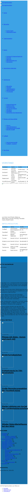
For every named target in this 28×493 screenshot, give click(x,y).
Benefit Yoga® (10, 129)
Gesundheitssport (11, 127)
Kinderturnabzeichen (12, 355)
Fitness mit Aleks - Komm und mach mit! (13, 338)
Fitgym (8, 125)
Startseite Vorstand (7, 446)
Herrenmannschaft (11, 142)
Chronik (8, 58)
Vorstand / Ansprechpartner (14, 56)
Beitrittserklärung (11, 60)
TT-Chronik (9, 91)
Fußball (5, 136)
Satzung (8, 59)
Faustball (9, 111)
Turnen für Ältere (11, 108)
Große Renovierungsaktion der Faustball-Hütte (14, 389)
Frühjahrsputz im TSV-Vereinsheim (12, 372)
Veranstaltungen (11, 32)
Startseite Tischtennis (8, 443)
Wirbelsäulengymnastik (13, 128)
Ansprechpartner (11, 104)
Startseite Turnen (7, 444)
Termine (8, 87)
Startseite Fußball (7, 441)
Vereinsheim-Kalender (9, 68)
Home (5, 13)
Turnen (5, 98)
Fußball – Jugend (11, 143)
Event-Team (9, 30)
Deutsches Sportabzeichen (14, 112)
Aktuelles (6, 24)
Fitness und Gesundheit (10, 119)
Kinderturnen (10, 106)
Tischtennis (6, 79)
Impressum (6, 491)
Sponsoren (9, 62)
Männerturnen (10, 107)
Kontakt (5, 488)
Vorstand (4, 463)
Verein (5, 50)
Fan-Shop (6, 150)
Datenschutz (7, 489)
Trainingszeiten (7, 38)
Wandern (9, 110)
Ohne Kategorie (6, 439)
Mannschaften (10, 90)
